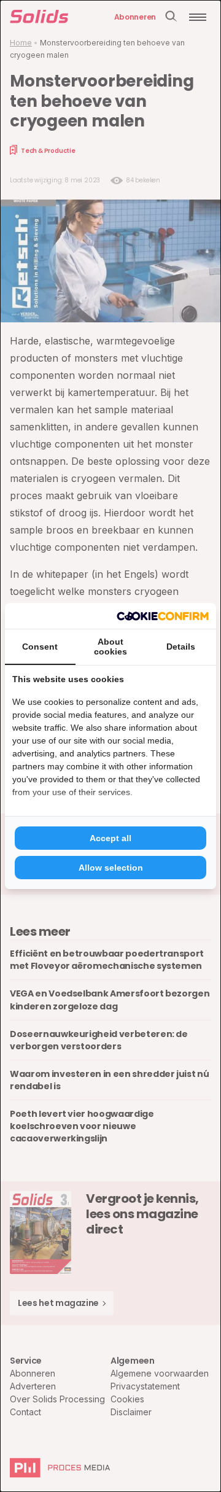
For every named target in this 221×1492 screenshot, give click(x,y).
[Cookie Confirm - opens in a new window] (163, 615)
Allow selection (111, 867)
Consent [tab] (40, 646)
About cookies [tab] (110, 646)
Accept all (110, 838)
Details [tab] (180, 646)
